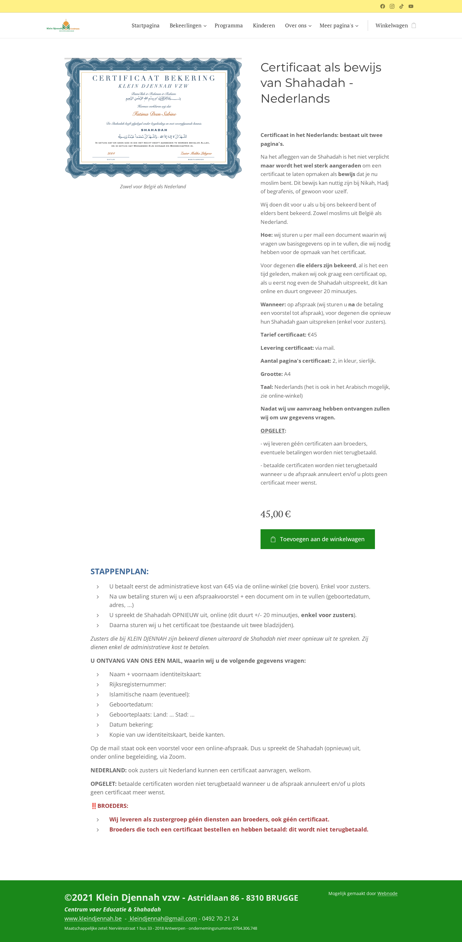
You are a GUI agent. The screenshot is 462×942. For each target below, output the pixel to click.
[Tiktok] (401, 6)
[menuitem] (147, 25)
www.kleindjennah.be (93, 918)
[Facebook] (383, 6)
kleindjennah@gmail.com (162, 918)
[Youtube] (411, 6)
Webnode (387, 893)
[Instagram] (392, 6)
